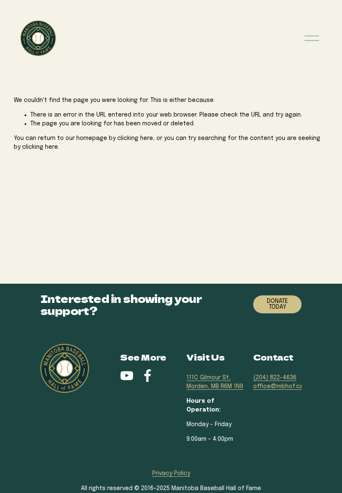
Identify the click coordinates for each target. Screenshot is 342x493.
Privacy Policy (171, 473)
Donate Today (277, 304)
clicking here (135, 138)
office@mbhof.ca (278, 386)
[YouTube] (126, 375)
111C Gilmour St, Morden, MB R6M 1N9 (214, 382)
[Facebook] (147, 375)
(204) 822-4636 (275, 378)
